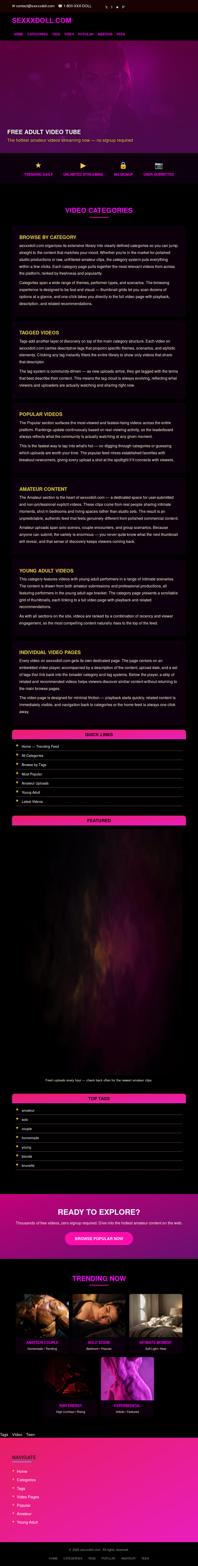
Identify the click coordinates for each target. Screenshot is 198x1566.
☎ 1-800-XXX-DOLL (75, 5)
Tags (56, 34)
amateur (28, 1110)
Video (69, 34)
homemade (30, 1137)
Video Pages (28, 1497)
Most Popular (32, 774)
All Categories (32, 755)
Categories (37, 34)
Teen (120, 34)
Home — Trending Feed (40, 746)
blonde (27, 1156)
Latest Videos (32, 801)
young (26, 1147)
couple (27, 1128)
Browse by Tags (34, 764)
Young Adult (31, 792)
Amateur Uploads (35, 783)
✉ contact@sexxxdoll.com (33, 5)
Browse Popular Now (99, 1238)
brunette (28, 1165)
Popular (85, 34)
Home (18, 34)
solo (25, 1119)
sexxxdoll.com (41, 20)
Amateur (105, 34)
